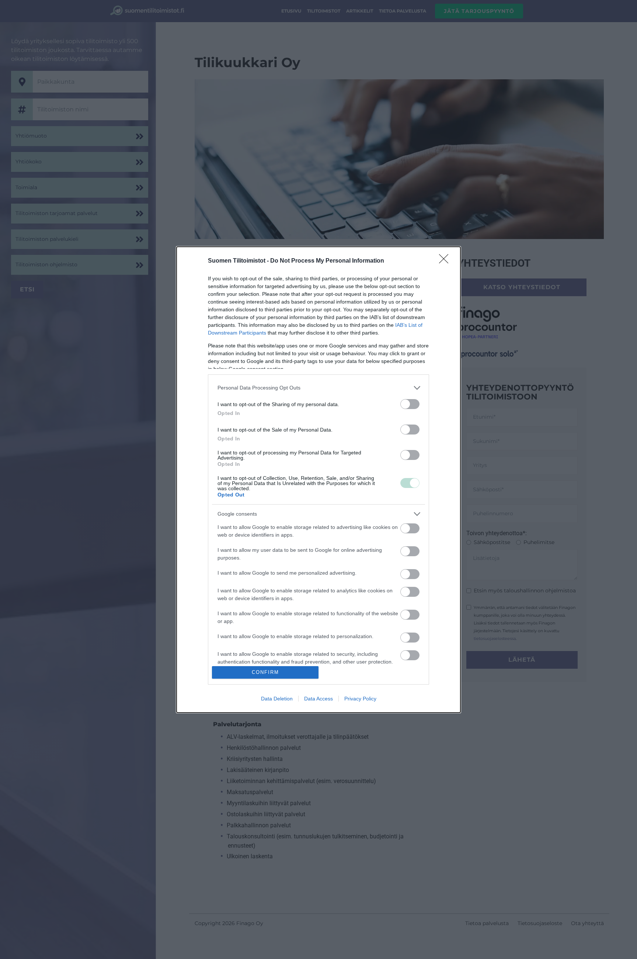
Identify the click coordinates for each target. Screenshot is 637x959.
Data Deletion (277, 699)
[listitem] (318, 388)
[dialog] (318, 480)
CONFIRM (265, 672)
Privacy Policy (360, 699)
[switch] (410, 404)
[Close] (446, 261)
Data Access (318, 699)
